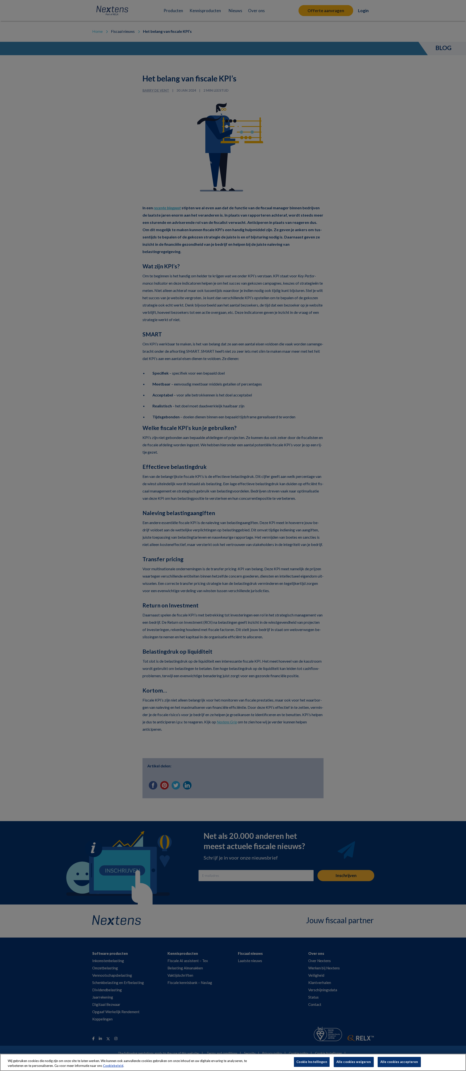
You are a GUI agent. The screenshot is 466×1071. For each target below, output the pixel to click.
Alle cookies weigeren (353, 1062)
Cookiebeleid (113, 1066)
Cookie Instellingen (311, 1062)
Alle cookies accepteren (399, 1062)
